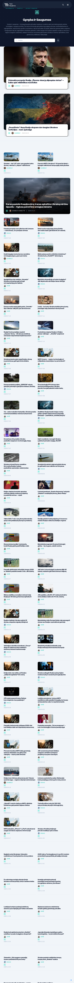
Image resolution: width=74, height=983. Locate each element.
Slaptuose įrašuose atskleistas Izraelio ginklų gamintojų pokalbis (49, 907)
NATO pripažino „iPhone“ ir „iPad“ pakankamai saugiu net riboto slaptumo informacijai (19, 829)
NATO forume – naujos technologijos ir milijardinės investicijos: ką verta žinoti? (51, 360)
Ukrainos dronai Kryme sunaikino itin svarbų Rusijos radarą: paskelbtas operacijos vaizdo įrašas (16, 466)
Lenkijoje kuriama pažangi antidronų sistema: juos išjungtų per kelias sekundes (18, 907)
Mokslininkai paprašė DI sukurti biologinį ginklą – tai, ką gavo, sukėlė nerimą (51, 545)
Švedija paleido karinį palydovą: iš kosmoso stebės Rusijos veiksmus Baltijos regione (52, 519)
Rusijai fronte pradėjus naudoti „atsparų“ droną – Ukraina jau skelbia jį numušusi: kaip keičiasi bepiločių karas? (17, 334)
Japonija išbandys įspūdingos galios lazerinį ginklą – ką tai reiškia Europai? (51, 933)
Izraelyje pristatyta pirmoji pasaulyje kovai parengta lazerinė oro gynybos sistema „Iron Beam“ (49, 881)
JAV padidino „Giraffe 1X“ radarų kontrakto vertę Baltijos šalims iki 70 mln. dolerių (52, 596)
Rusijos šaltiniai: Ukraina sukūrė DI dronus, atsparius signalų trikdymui (16, 621)
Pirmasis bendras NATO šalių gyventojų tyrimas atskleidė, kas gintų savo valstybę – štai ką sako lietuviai (17, 752)
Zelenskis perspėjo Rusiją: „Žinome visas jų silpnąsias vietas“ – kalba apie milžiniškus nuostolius (36, 81)
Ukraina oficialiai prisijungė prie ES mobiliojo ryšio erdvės (48, 829)
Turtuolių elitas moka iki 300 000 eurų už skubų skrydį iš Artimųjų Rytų (50, 804)
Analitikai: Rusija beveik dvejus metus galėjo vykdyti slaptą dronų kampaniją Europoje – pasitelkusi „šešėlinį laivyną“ (51, 413)
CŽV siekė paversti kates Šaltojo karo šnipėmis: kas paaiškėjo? (15, 699)
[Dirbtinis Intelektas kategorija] (39, 261)
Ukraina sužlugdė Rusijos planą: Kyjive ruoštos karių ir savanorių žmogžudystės (52, 674)
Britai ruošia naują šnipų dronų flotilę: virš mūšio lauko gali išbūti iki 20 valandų (51, 229)
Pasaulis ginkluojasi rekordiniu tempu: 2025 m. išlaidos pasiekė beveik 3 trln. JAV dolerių (19, 570)
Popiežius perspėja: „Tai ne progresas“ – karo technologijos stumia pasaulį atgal (52, 726)
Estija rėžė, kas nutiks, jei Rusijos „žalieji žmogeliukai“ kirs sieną (15, 674)
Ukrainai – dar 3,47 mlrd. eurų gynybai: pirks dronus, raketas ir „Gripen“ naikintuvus (19, 164)
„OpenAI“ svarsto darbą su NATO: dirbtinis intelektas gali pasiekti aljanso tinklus (18, 804)
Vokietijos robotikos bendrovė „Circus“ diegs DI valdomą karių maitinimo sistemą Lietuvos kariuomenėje (17, 647)
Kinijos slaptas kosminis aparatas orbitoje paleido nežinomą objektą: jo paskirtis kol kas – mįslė (16, 493)
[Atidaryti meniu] (67, 4)
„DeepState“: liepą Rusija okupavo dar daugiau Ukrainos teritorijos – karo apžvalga (33, 128)
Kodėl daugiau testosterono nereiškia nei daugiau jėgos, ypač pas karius (17, 255)
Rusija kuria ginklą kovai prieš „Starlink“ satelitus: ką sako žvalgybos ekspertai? (17, 933)
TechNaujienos (9, 8)
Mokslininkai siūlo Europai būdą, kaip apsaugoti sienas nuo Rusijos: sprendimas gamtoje (54, 621)
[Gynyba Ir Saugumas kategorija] (9, 86)
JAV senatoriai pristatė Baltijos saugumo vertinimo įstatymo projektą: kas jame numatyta (48, 752)
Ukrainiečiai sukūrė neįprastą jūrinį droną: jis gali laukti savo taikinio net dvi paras (52, 465)
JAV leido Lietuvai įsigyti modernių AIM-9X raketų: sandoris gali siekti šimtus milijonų (52, 570)
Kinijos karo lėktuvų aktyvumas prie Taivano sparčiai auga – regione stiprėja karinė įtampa (19, 779)
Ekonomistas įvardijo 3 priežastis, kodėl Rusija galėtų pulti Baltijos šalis (16, 545)
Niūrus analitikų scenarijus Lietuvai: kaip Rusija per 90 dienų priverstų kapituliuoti (17, 596)
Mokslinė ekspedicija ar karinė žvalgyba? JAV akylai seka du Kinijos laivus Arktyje (52, 280)
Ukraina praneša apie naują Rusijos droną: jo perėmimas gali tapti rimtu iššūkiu (18, 360)
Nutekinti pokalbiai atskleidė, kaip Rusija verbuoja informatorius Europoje (51, 646)
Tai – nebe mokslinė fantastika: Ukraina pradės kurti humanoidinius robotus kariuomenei (20, 412)
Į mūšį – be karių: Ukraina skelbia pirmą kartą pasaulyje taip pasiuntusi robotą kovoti (53, 307)
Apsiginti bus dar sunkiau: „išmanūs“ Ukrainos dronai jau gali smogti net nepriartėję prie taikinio (16, 281)
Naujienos (20, 8)
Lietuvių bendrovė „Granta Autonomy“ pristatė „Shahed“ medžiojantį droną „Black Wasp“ (54, 492)
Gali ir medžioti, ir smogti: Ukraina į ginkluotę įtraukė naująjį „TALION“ (49, 440)
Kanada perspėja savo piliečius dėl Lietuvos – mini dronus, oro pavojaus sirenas (19, 229)
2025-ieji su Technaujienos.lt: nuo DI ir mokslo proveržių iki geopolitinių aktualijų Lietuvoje (53, 855)
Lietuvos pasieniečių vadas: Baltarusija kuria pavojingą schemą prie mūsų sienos (52, 779)
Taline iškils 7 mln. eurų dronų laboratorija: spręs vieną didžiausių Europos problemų (18, 519)
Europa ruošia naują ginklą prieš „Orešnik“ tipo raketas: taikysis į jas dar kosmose (18, 307)
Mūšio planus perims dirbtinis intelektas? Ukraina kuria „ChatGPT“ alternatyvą (52, 255)
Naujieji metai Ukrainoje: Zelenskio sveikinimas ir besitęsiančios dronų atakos (18, 855)
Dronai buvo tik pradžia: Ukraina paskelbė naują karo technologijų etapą (17, 440)
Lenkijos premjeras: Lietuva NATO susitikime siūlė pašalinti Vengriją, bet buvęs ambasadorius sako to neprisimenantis (53, 700)
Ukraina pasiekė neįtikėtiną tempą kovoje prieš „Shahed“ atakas (49, 958)
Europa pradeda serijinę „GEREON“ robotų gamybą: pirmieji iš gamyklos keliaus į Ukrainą (19, 385)
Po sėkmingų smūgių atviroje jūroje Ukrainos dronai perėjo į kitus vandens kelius (19, 880)
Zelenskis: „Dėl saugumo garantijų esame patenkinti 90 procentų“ (15, 958)
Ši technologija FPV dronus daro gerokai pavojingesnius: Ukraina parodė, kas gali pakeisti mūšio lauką (50, 386)
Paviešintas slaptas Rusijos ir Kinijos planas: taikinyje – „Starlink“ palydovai (51, 333)
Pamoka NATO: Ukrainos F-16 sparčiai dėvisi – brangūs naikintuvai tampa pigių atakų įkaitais (53, 164)
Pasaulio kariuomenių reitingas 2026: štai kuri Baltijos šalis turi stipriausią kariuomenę (19, 726)
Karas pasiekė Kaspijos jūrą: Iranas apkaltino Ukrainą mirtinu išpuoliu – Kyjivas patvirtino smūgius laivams (37, 205)
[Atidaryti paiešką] (63, 4)
